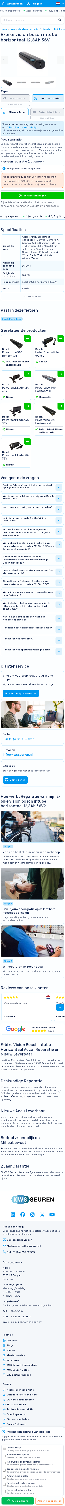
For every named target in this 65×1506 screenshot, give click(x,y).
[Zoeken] (60, 20)
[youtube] (52, 1214)
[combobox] (58, 3)
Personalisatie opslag (21, 1491)
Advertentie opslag (24, 1456)
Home (4, 28)
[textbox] (58, 3)
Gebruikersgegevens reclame (30, 1463)
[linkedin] (13, 1214)
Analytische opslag (27, 1477)
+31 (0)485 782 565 (18, 739)
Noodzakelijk (28, 1449)
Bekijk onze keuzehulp (22, 127)
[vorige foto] (4, 60)
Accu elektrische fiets (24, 28)
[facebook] (23, 1214)
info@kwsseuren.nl (18, 754)
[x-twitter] (42, 1214)
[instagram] (33, 1214)
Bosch (46, 28)
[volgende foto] (60, 60)
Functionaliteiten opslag (25, 1484)
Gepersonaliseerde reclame (33, 1470)
